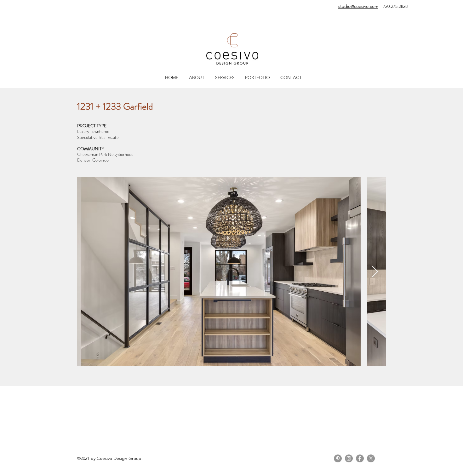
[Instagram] (349, 458)
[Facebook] (360, 458)
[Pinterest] (338, 458)
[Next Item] (375, 272)
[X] (371, 458)
